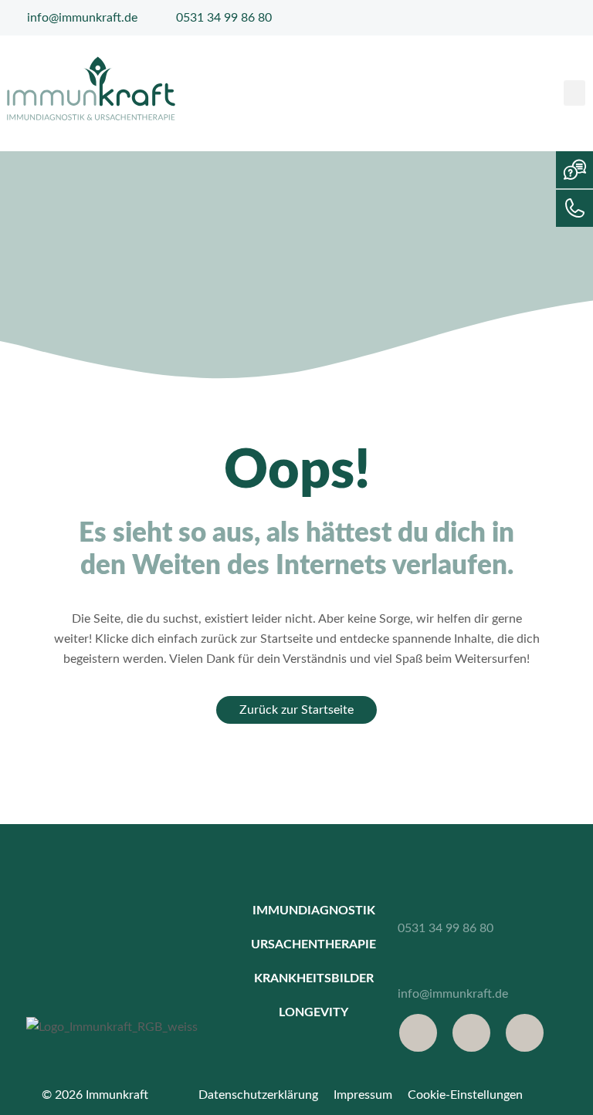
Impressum (363, 1095)
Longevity (313, 1012)
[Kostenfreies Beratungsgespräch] (574, 169)
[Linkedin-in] (525, 1033)
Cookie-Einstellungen (465, 1095)
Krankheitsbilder (314, 978)
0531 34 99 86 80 (445, 928)
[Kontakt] (574, 208)
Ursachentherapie (313, 944)
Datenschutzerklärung (258, 1095)
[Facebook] (418, 1033)
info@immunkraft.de (453, 994)
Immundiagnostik (313, 910)
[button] (574, 93)
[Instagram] (471, 1033)
